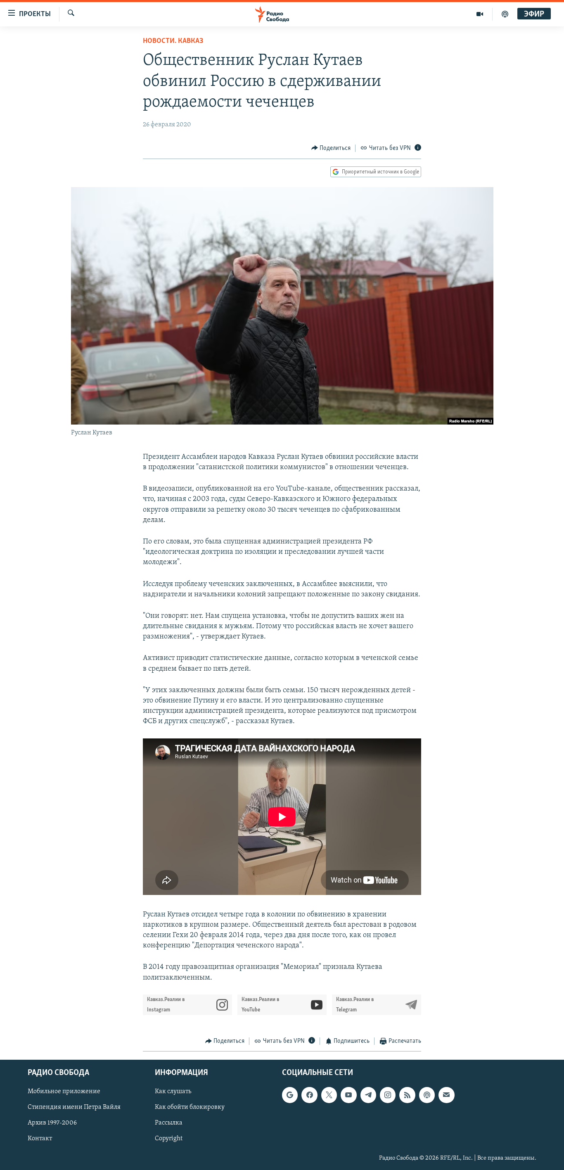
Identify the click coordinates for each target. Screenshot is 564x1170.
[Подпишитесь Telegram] (368, 1095)
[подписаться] (446, 1095)
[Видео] (480, 14)
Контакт (40, 1139)
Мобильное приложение (64, 1092)
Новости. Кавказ (173, 41)
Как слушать (173, 1092)
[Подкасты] (427, 1095)
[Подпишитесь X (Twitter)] (329, 1095)
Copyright (168, 1139)
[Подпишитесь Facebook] (309, 1095)
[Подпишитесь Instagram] (388, 1095)
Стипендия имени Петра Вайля (74, 1107)
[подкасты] (505, 14)
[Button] (331, 148)
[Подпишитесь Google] (290, 1095)
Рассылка (168, 1123)
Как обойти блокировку (190, 1107)
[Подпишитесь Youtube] (348, 1095)
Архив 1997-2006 (52, 1123)
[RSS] (407, 1095)
